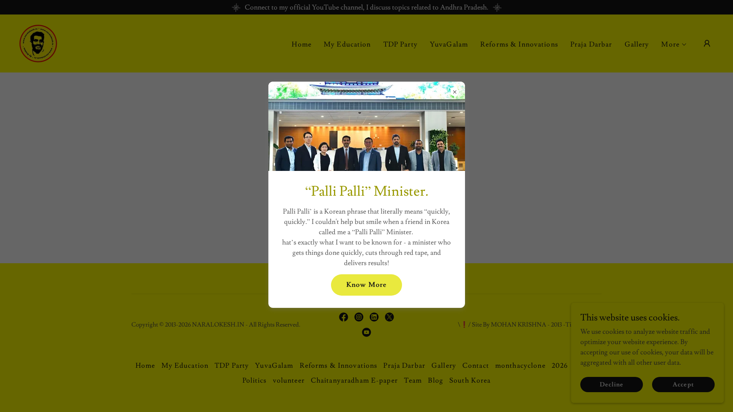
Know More (366, 284)
